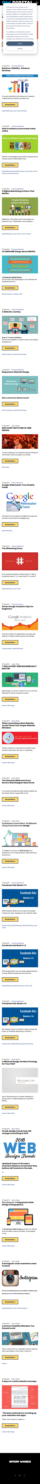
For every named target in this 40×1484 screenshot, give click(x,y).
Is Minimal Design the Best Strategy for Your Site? (19, 1062)
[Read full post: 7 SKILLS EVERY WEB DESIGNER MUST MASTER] (20, 680)
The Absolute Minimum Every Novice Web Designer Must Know (18, 781)
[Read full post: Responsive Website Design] (20, 385)
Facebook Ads (6, 925)
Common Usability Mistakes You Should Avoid (18, 1327)
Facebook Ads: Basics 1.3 (14, 885)
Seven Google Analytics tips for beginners (17, 607)
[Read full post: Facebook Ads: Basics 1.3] (20, 898)
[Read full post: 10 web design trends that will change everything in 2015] (20, 1148)
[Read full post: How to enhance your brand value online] (20, 144)
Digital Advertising (18, 171)
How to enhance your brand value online (19, 129)
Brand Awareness (13, 173)
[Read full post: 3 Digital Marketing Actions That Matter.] (20, 206)
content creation (26, 234)
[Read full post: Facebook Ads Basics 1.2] (20, 958)
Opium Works (16, 426)
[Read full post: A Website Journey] (20, 325)
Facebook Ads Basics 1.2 (14, 945)
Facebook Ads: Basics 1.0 (14, 1003)
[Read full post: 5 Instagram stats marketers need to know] (20, 1278)
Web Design (22, 354)
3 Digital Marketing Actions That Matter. (18, 192)
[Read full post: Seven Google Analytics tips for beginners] (20, 621)
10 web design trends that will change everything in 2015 (16, 1132)
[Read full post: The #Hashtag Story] (20, 561)
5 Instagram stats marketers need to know (19, 1264)
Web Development (7, 294)
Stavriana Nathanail (18, 66)
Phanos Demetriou (17, 483)
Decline (20, 48)
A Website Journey (11, 311)
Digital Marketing (7, 111)
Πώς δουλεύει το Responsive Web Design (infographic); (18, 1203)
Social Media (14, 1293)
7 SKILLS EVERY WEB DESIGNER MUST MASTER (19, 667)
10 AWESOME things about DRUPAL (19, 251)
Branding (24, 111)
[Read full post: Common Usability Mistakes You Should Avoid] (20, 1338)
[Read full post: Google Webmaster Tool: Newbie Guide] (20, 501)
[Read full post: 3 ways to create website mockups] (20, 1397)
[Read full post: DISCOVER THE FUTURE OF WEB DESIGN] (20, 441)
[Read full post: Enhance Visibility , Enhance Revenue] (20, 83)
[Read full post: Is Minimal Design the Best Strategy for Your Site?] (20, 1080)
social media (16, 111)
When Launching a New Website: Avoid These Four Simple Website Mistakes (18, 725)
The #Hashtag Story (12, 548)
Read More (10, 104)
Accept (20, 43)
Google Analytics (7, 648)
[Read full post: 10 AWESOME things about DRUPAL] (20, 264)
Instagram (24, 1308)
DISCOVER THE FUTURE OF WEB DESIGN (16, 429)
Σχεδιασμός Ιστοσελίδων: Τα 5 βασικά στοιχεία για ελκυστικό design (19, 824)
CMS (20, 294)
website (16, 294)
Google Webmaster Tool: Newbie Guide (18, 486)
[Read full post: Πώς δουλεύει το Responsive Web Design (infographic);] (20, 1217)
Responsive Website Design (15, 372)
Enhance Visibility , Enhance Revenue (16, 69)
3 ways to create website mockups (19, 1381)
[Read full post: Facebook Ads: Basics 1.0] (20, 1016)
